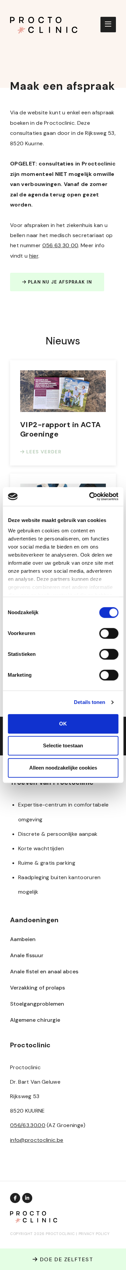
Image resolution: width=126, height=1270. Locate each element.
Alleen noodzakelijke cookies (63, 768)
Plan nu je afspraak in (59, 282)
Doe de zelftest (65, 1259)
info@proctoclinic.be (36, 1140)
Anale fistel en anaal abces (44, 971)
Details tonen (89, 702)
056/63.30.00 (27, 1125)
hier (33, 255)
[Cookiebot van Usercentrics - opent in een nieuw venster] (89, 496)
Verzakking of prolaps (37, 987)
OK (63, 723)
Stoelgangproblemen (37, 1003)
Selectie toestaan (63, 745)
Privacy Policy (94, 1233)
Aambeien (23, 939)
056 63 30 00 (60, 245)
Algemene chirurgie (35, 1019)
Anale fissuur (26, 955)
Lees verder (43, 452)
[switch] (108, 633)
